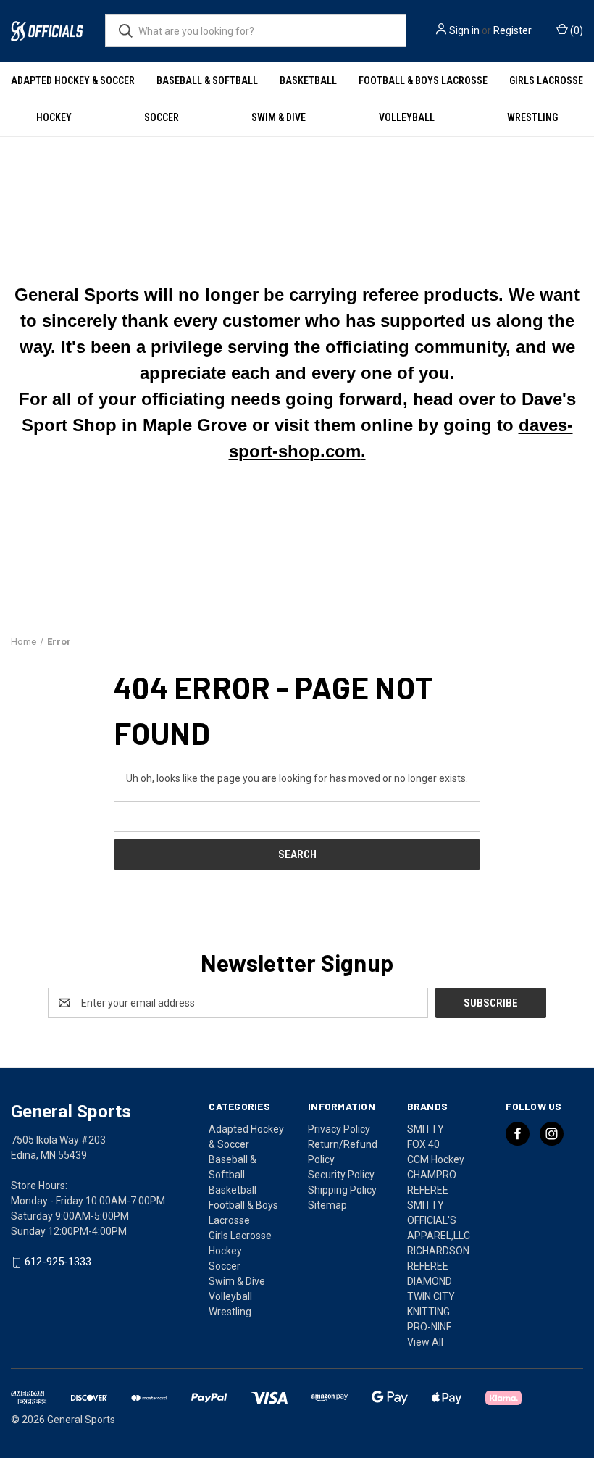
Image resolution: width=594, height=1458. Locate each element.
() (575, 30)
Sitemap (327, 1205)
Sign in (464, 30)
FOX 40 (423, 1144)
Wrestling (532, 117)
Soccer (161, 117)
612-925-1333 (58, 1262)
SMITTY (425, 1129)
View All (425, 1342)
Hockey (54, 117)
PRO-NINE (429, 1327)
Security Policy (341, 1174)
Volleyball (407, 117)
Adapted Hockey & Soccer (73, 80)
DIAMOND (429, 1281)
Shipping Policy (342, 1190)
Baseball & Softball (207, 80)
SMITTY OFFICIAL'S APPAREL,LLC (438, 1220)
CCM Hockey (435, 1159)
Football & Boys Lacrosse (423, 80)
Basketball (308, 80)
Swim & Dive (278, 117)
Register (512, 30)
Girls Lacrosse (546, 80)
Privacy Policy (339, 1129)
